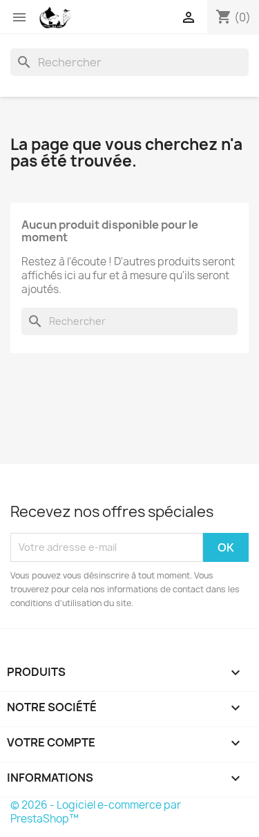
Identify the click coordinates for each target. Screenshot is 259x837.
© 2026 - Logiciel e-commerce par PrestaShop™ (95, 812)
